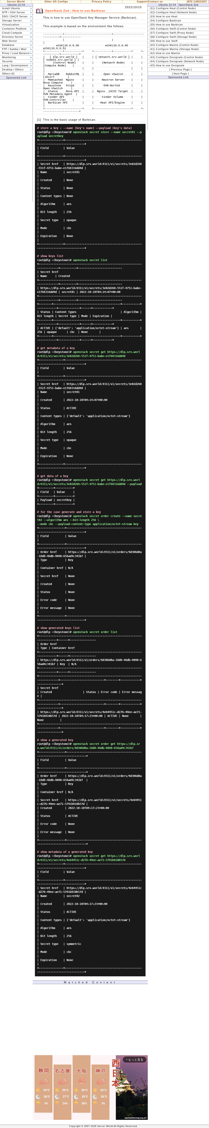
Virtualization (10, 24)
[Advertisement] (16, 140)
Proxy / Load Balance (16, 53)
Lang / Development (15, 65)
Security (7, 61)
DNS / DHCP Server (15, 16)
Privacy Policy (101, 1)
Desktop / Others (13, 69)
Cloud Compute (12, 32)
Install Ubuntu (11, 8)
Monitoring (9, 57)
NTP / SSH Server (13, 12)
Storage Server (12, 20)
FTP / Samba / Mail (14, 49)
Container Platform (14, 28)
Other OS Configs (56, 1)
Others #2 (8, 73)
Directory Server (12, 37)
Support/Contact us (150, 1)
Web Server (9, 41)
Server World (16, 1)
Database (8, 45)
